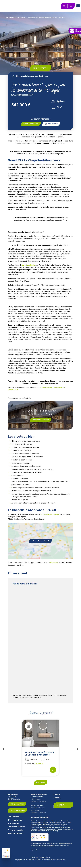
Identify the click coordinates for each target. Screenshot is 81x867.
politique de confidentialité (63, 843)
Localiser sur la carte (42, 541)
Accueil (8, 17)
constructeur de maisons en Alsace (54, 821)
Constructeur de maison (16, 827)
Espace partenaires (63, 805)
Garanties (56, 798)
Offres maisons (13, 817)
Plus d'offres (40, 782)
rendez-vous (53, 563)
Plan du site (34, 857)
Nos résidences (13, 823)
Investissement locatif (16, 833)
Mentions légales (45, 857)
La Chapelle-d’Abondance (49, 514)
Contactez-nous (19, 810)
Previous (4, 749)
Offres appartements (15, 820)
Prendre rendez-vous (30, 124)
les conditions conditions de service (43, 845)
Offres (14, 17)
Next (77, 749)
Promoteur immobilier (16, 830)
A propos (56, 794)
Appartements (21, 17)
